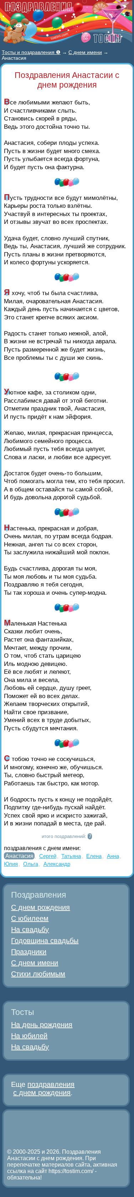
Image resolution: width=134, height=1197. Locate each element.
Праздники (28, 952)
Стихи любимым (38, 974)
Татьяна (71, 856)
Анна (113, 856)
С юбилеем (29, 918)
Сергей (47, 856)
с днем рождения (42, 1093)
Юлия (11, 864)
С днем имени (34, 963)
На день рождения (41, 1025)
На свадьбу (30, 929)
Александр (56, 864)
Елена (94, 856)
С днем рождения (40, 907)
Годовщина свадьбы (44, 941)
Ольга (30, 864)
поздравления (50, 1084)
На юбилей (29, 1036)
